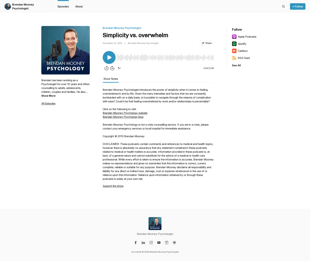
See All (236, 65)
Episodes (63, 6)
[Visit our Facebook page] (135, 242)
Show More (48, 95)
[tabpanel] (158, 139)
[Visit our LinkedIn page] (143, 242)
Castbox (243, 50)
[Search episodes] (283, 6)
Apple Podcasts (247, 36)
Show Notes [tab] (110, 78)
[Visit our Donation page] (174, 242)
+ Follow (298, 6)
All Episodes (48, 103)
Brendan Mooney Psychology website (125, 113)
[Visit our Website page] (166, 242)
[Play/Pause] (109, 57)
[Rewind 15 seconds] (106, 68)
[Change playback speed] (119, 68)
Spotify (242, 43)
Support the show (113, 186)
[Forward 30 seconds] (112, 68)
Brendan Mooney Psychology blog (123, 116)
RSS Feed (244, 58)
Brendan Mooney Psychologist (23, 6)
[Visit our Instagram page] (151, 242)
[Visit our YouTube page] (158, 242)
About (79, 6)
